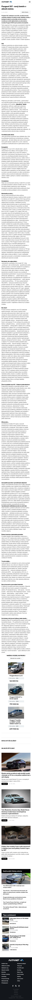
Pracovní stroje (5, 978)
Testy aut (4, 783)
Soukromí (16, 994)
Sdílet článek (25, 12)
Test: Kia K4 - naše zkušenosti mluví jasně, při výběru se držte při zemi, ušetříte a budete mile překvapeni (15, 892)
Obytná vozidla (5, 970)
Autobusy (3, 976)
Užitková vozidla (5, 965)
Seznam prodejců (21, 963)
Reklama (16, 991)
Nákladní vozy (4, 968)
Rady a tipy (20, 972)
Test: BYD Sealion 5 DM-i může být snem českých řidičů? (16, 881)
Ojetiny (19, 976)
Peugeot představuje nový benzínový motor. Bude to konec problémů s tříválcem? (14, 898)
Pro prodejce (16, 989)
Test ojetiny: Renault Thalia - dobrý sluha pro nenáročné (15, 907)
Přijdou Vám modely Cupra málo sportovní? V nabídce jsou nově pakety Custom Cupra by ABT (15, 848)
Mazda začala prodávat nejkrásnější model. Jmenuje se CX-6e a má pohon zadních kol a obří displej (16, 775)
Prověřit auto (20, 968)
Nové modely (20, 974)
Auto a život (20, 978)
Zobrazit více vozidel (15, 658)
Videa (18, 980)
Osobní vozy (4, 963)
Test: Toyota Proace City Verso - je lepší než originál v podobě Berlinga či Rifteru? (14, 903)
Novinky (4, 820)
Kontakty (16, 992)
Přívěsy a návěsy (5, 974)
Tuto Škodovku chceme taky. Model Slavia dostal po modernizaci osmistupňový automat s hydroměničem (15, 811)
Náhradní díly (4, 980)
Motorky (3, 972)
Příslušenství (4, 983)
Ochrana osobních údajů (16, 996)
